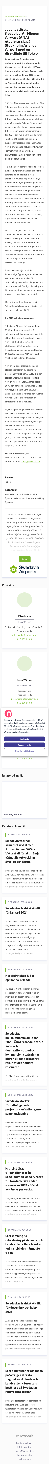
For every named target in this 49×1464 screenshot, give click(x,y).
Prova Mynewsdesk (24, 1451)
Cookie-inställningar (24, 751)
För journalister (24, 1455)
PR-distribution (24, 1447)
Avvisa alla (24, 739)
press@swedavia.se (30, 461)
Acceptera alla (24, 745)
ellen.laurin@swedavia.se (24, 635)
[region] (24, 732)
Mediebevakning (24, 1443)
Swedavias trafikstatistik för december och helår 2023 (23, 1307)
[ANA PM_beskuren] (24, 796)
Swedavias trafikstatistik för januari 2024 (23, 910)
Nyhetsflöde (24, 1459)
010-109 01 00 (24, 639)
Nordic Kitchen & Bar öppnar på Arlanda (19, 978)
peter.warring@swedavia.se (24, 698)
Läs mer (24, 559)
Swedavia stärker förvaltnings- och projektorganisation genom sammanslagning (24, 1107)
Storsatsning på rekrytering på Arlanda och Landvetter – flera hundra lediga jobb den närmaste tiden (24, 1244)
